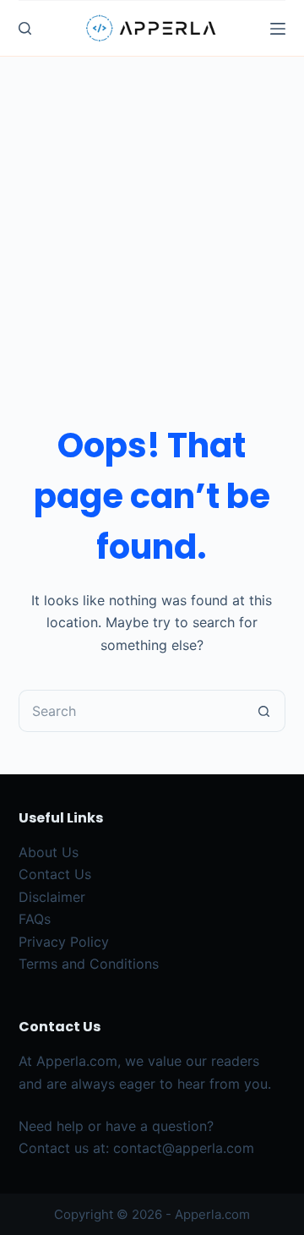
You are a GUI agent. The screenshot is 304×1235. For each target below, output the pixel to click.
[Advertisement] (152, 217)
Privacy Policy (64, 941)
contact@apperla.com (183, 1147)
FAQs (35, 918)
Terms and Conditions (89, 963)
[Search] (25, 28)
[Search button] (264, 711)
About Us (49, 852)
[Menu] (277, 28)
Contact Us (55, 874)
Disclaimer (52, 896)
